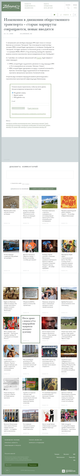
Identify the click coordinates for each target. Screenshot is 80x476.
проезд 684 (17, 127)
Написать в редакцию (36, 442)
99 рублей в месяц (20, 93)
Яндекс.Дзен (72, 457)
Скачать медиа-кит (35, 440)
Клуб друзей (48, 8)
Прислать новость (11, 442)
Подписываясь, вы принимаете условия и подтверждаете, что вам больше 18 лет (29, 113)
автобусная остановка (13, 125)
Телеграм (57, 454)
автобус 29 (42, 127)
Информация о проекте (13, 445)
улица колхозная (33, 127)
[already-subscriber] (33, 108)
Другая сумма (18, 95)
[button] (18, 108)
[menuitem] (30, 4)
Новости (28, 4)
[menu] (40, 6)
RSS (74, 460)
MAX (74, 454)
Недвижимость (30, 6)
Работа (46, 4)
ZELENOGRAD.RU (26, 33)
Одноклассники (60, 457)
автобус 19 (9, 127)
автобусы (9, 123)
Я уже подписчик (33, 108)
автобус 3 (24, 127)
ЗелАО (39, 58)
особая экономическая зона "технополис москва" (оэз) (30, 123)
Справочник (48, 6)
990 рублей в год (19, 97)
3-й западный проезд (43, 125)
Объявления (29, 8)
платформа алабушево (28, 125)
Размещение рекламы (12, 440)
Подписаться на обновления (20, 188)
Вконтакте (66, 454)
